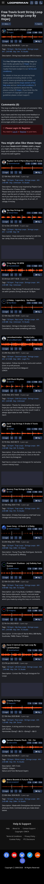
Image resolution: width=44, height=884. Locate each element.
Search (39, 24)
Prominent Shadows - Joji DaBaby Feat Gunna (24, 564)
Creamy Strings (13, 700)
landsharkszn (14, 650)
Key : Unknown (15, 182)
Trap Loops (19, 180)
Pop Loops (19, 720)
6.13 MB (9, 359)
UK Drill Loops (20, 667)
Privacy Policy (30, 836)
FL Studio (24, 51)
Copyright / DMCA (22, 831)
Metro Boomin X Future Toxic (20, 779)
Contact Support (29, 828)
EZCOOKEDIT (14, 782)
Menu (7, 24)
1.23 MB (5, 722)
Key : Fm (13, 511)
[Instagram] (22, 861)
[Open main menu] (3, 2)
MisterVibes (13, 213)
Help (8, 828)
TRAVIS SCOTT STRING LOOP (19, 29)
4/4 (3, 51)
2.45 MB (9, 51)
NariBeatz (12, 303)
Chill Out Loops (21, 398)
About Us (16, 828)
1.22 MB (9, 232)
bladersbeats (14, 568)
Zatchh (11, 382)
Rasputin (12, 703)
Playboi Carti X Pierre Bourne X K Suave (24, 161)
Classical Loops (21, 356)
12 (41, 163)
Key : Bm (13, 588)
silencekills (13, 743)
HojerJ (11, 32)
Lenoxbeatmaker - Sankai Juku (20, 337)
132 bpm (10, 49)
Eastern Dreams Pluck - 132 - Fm (21, 740)
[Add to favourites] (16, 41)
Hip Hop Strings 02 (15, 210)
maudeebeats (14, 266)
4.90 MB (5, 588)
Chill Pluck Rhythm (15, 379)
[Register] (36, 3)
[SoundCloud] (37, 855)
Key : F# (16, 232)
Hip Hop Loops (20, 49)
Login (6, 41)
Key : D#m (13, 548)
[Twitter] (30, 855)
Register (23, 132)
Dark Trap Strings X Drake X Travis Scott (22, 425)
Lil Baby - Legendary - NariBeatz (21, 300)
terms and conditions (25, 85)
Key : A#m (17, 359)
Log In (15, 132)
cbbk (10, 492)
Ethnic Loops (20, 759)
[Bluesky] (22, 855)
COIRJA (11, 429)
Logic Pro (25, 359)
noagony (12, 610)
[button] (41, 3)
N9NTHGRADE (14, 529)
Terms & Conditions (14, 836)
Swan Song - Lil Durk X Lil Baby (21, 526)
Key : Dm (13, 669)
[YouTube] (14, 855)
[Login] (32, 3)
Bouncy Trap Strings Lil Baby (19, 489)
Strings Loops (33, 49)
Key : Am (16, 51)
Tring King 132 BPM (15, 263)
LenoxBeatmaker (15, 340)
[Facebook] (6, 855)
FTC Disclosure (29, 839)
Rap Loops (19, 319)
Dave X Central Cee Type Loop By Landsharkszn (21, 646)
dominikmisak (14, 163)
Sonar (19, 722)
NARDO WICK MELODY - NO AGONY (22, 608)
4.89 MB (5, 548)
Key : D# (13, 448)
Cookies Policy (14, 839)
